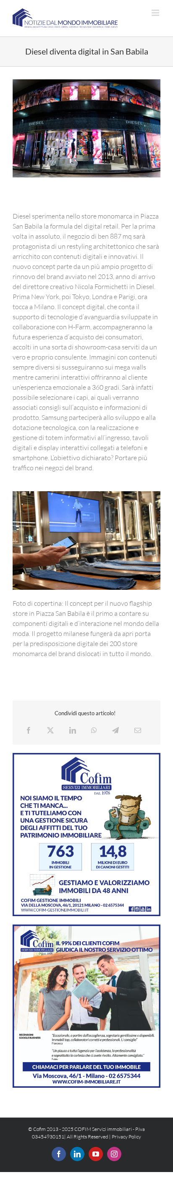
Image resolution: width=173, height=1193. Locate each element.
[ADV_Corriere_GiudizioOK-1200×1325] (86, 928)
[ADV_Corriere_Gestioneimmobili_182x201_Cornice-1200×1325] (86, 756)
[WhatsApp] (94, 730)
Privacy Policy (126, 1136)
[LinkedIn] (72, 730)
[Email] (137, 730)
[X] (50, 730)
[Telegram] (115, 730)
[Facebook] (28, 730)
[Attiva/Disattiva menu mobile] (156, 12)
